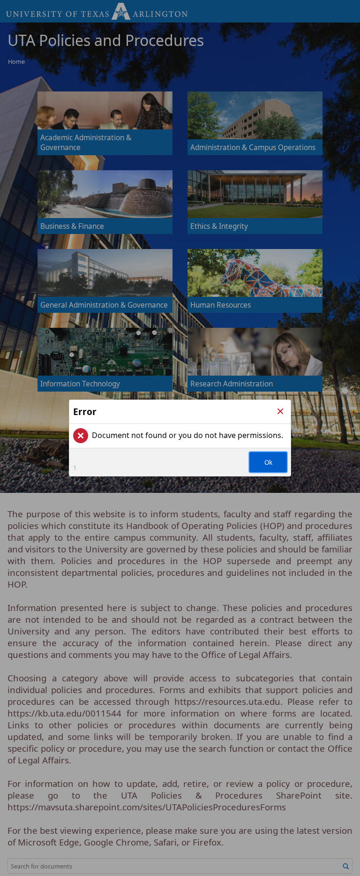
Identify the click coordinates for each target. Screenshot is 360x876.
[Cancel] (280, 412)
